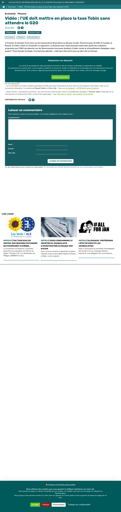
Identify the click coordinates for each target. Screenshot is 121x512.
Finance (22, 13)
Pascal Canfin (33, 37)
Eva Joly (22, 32)
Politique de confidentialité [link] (79, 505)
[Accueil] (4, 7)
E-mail (11, 149)
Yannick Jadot (34, 32)
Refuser (46, 505)
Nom (10, 144)
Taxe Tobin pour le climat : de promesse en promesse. (73, 94)
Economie (12, 7)
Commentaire (14, 117)
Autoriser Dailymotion (61, 77)
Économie (10, 37)
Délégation (10, 32)
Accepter (35, 505)
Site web (11, 153)
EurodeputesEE (14, 83)
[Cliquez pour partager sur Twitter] (18, 27)
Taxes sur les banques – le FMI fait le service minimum (78, 88)
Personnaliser (59, 505)
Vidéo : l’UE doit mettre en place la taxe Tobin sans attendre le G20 (57, 20)
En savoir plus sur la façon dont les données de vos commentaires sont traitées (73, 167)
